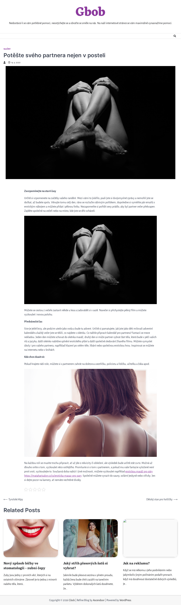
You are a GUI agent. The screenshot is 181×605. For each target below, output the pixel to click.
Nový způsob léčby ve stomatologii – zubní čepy (24, 565)
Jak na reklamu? (136, 563)
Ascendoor (98, 600)
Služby (7, 49)
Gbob (90, 12)
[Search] (174, 36)
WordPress (125, 600)
